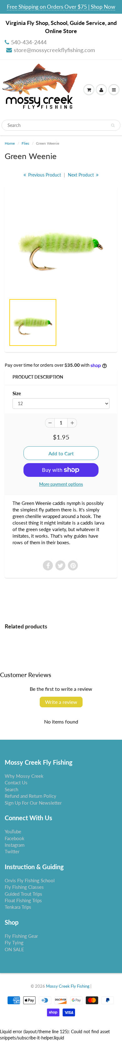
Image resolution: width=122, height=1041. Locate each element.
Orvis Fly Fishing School (30, 880)
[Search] (113, 125)
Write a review (61, 702)
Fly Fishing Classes (24, 887)
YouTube (13, 831)
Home (10, 143)
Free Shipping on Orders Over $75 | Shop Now (61, 6)
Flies (25, 143)
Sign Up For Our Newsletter (33, 803)
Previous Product (44, 174)
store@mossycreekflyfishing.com (54, 49)
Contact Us (16, 782)
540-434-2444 (29, 42)
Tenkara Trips (18, 907)
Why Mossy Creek (24, 776)
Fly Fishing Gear (21, 936)
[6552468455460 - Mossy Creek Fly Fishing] (61, 243)
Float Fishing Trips (23, 900)
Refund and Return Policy (30, 796)
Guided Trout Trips (23, 894)
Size (17, 393)
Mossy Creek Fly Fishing (67, 986)
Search (11, 789)
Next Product (81, 174)
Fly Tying (14, 942)
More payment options (61, 484)
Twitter (12, 851)
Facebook (14, 838)
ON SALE (14, 949)
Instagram (14, 845)
